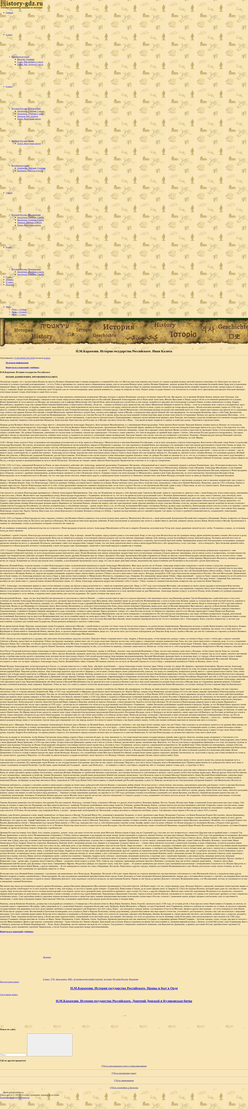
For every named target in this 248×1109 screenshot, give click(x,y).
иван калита (61, 979)
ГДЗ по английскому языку (124, 1073)
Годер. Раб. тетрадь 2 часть (30, 64)
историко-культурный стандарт (88, 979)
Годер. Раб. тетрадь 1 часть (30, 62)
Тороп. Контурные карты (29, 119)
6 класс (9, 86)
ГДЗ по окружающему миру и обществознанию (124, 1066)
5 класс (9, 34)
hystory (47, 358)
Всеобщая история (20, 56)
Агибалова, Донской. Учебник (31, 168)
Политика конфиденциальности (14, 1097)
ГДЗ (53, 979)
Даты (8, 306)
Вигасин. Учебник (25, 59)
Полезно (10, 284)
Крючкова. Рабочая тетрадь (30, 170)
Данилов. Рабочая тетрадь (29, 222)
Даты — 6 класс (18, 312)
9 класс (9, 277)
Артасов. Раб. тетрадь (27, 116)
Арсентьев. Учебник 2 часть (30, 113)
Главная (9, 12)
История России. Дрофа (22, 141)
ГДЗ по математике (124, 1080)
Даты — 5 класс (18, 309)
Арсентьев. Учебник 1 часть (30, 111)
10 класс (10, 279)
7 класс (9, 192)
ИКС (70, 979)
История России (120, 979)
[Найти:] (13, 1054)
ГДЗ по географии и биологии (124, 1087)
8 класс (9, 247)
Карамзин (133, 979)
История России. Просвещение (26, 108)
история (108, 979)
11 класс (9, 282)
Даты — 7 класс (18, 314)
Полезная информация (17, 362)
